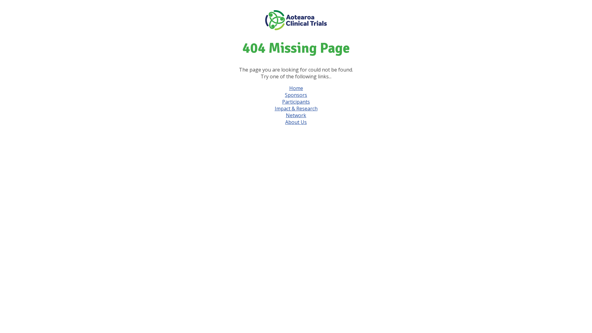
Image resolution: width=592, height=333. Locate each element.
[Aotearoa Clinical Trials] (296, 28)
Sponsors (296, 95)
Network (296, 115)
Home (296, 88)
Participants (296, 101)
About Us (296, 122)
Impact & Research (296, 108)
